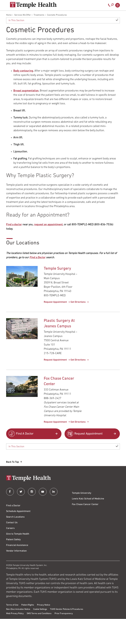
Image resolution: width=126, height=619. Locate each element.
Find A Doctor (24, 433)
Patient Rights (27, 605)
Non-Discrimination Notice (18, 609)
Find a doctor (14, 224)
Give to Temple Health (17, 534)
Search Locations (15, 517)
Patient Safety (13, 539)
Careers (10, 528)
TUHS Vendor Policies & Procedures (66, 609)
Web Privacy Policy (15, 613)
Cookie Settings (40, 609)
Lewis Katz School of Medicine (88, 499)
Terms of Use (12, 605)
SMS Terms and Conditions (39, 613)
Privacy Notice (43, 605)
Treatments (39, 15)
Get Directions (78, 302)
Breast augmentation (26, 90)
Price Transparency (64, 613)
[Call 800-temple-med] (109, 6)
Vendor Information (16, 551)
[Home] (63, 478)
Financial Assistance (17, 545)
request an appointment (48, 224)
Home (9, 15)
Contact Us (12, 522)
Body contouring (23, 71)
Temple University (81, 493)
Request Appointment (55, 302)
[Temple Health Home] (33, 5)
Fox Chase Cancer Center (85, 504)
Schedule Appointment (18, 511)
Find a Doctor (13, 505)
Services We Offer (22, 15)
